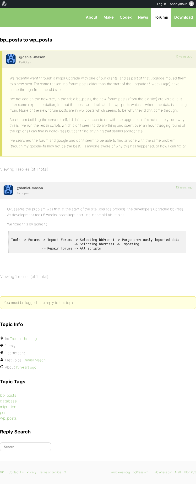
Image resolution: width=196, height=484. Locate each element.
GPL (2, 472)
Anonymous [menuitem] (178, 4)
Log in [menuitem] (161, 4)
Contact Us (16, 472)
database (8, 401)
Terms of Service (50, 472)
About (91, 17)
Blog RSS (190, 472)
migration (8, 406)
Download (183, 17)
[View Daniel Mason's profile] (11, 59)
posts (5, 412)
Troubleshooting (23, 338)
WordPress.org (120, 472)
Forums (161, 17)
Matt (178, 472)
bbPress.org (8, 17)
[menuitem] (4, 4)
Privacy (31, 472)
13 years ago (184, 56)
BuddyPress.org (162, 472)
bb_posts (8, 395)
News (143, 17)
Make (108, 17)
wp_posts (8, 418)
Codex (126, 17)
